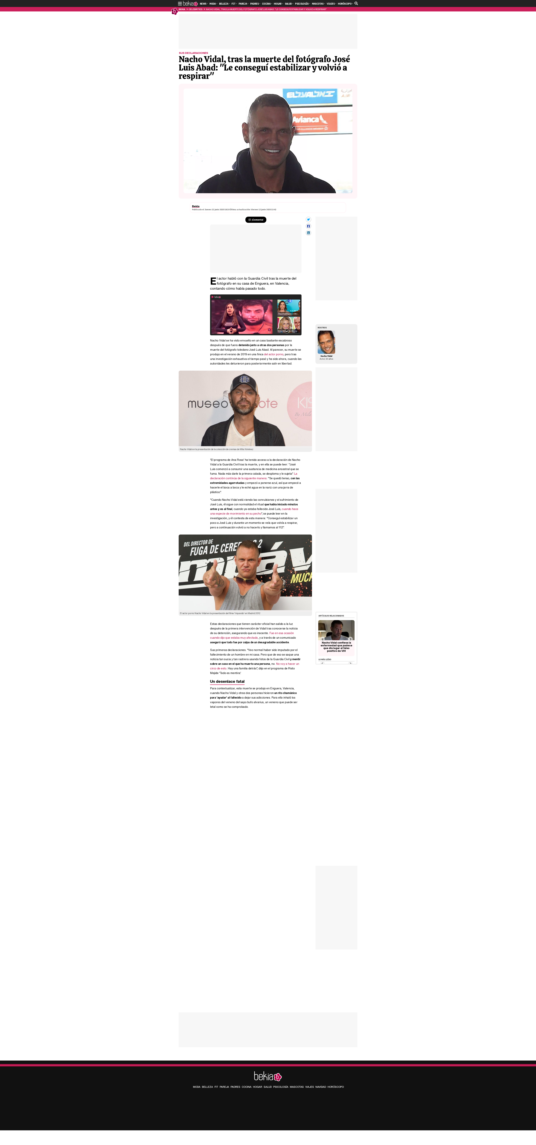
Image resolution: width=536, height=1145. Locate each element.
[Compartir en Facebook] (308, 226)
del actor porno (273, 354)
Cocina (247, 1087)
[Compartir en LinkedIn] (308, 233)
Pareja (224, 1087)
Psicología (280, 1087)
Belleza (207, 1087)
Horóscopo (336, 1087)
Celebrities (195, 9)
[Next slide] (350, 639)
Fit (216, 1087)
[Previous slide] (322, 639)
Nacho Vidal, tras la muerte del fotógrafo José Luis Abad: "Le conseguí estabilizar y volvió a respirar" (266, 9)
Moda (196, 1087)
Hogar (257, 1087)
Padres (235, 1087)
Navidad (320, 1087)
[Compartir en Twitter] (308, 219)
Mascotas (297, 1087)
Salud (268, 1087)
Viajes (309, 1087)
